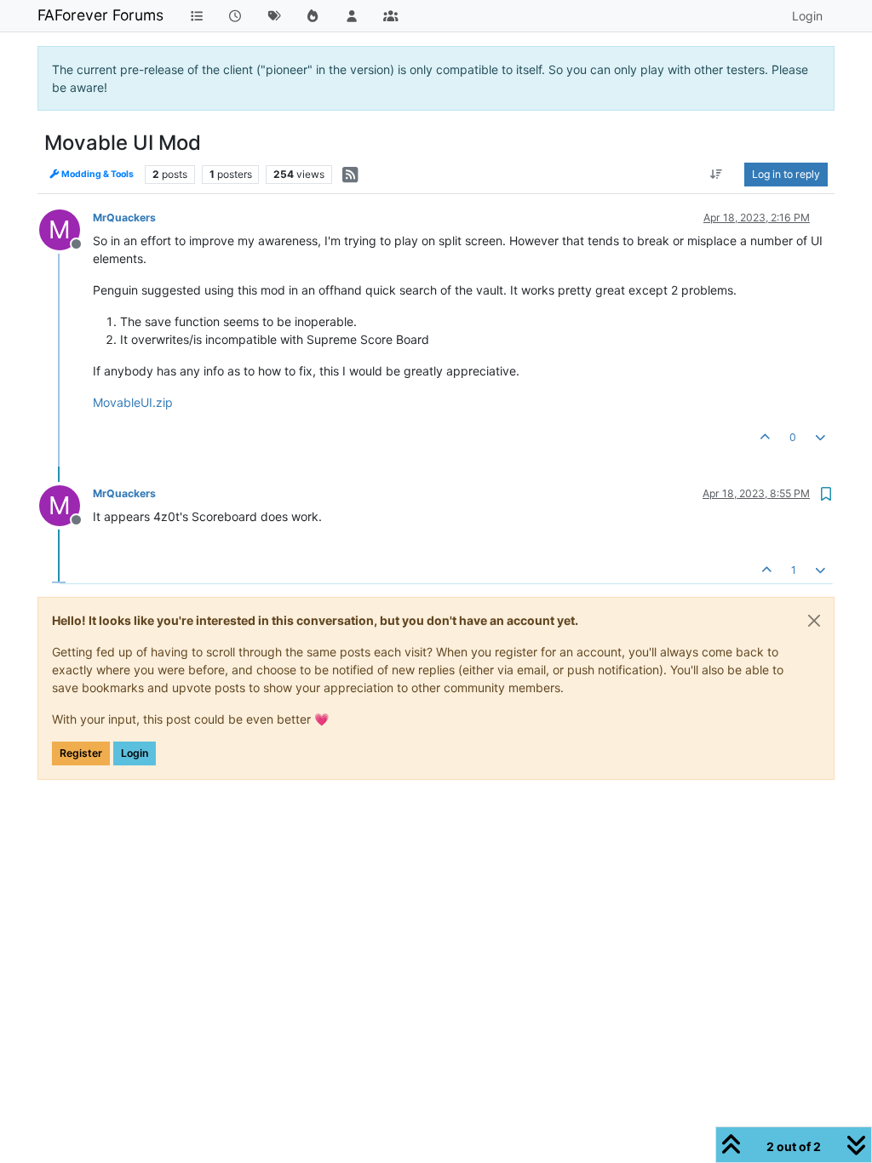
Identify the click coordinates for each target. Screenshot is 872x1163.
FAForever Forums (100, 15)
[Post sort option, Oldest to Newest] (717, 174)
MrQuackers (124, 217)
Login (134, 753)
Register (81, 753)
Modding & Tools (97, 174)
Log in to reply (786, 174)
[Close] (814, 621)
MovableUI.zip (133, 402)
